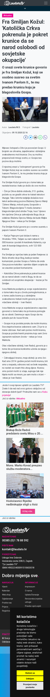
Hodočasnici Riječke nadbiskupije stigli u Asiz (22, 502)
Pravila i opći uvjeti (33, 606)
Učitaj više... (27, 511)
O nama (28, 591)
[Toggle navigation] (46, 3)
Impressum (30, 587)
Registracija (7, 611)
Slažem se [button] (30, 673)
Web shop (6, 595)
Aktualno (7, 15)
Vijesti (4, 587)
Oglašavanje (7, 599)
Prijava (5, 607)
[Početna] (15, 3)
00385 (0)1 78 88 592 (15, 540)
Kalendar (6, 591)
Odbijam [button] (30, 678)
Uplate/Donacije (32, 595)
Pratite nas (7, 603)
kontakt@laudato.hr (14, 549)
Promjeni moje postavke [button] (30, 685)
